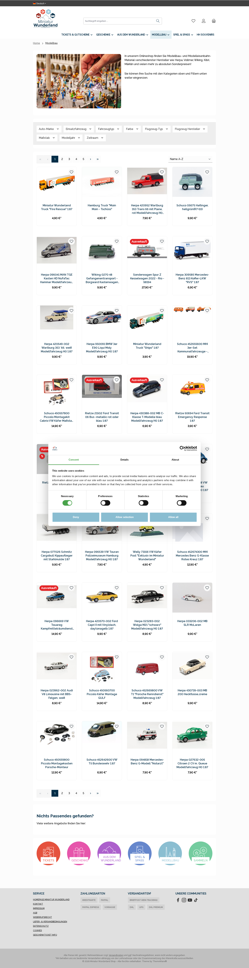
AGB (35, 913)
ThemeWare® (160, 961)
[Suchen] (158, 21)
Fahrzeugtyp (106, 129)
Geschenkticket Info (45, 935)
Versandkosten (116, 955)
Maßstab (44, 137)
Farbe (130, 129)
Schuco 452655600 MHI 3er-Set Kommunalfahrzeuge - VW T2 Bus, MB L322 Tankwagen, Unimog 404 (192, 347)
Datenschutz (41, 926)
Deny (76, 517)
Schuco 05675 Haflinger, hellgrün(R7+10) (192, 207)
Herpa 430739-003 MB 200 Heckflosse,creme (192, 692)
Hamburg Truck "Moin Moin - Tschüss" (102, 207)
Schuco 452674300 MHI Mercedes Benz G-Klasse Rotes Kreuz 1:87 (192, 555)
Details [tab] (124, 459)
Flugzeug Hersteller (188, 129)
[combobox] (118, 21)
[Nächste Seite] (90, 159)
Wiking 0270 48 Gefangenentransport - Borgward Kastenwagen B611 (102, 278)
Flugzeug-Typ (154, 129)
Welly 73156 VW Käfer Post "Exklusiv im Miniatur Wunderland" (147, 555)
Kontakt (38, 904)
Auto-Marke (47, 129)
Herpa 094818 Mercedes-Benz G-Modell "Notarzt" (147, 761)
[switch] (105, 503)
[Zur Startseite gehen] (45, 18)
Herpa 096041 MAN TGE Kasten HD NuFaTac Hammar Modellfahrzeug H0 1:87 (56, 278)
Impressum (39, 908)
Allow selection (125, 517)
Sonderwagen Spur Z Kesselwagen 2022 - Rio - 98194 (147, 278)
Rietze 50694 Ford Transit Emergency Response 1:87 (192, 417)
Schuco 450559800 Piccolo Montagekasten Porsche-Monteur (56, 763)
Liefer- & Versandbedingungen (50, 921)
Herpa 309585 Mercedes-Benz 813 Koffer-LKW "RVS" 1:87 (192, 278)
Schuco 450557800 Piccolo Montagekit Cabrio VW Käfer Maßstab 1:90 (57, 417)
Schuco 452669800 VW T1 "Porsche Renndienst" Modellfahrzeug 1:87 (147, 694)
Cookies (37, 930)
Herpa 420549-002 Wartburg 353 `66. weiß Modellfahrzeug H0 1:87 (56, 347)
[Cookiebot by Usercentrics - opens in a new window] (182, 448)
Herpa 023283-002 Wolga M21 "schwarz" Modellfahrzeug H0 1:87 (147, 625)
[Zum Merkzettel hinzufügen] (71, 172)
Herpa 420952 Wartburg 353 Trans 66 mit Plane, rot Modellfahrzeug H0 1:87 (147, 209)
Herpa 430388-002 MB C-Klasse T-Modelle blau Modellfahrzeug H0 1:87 (147, 417)
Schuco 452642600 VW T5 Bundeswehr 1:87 (102, 761)
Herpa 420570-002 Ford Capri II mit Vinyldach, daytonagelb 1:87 (102, 625)
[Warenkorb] (213, 21)
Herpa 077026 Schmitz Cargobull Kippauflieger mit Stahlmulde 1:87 (56, 555)
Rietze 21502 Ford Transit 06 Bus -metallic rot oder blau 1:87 (102, 417)
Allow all (173, 517)
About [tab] (175, 459)
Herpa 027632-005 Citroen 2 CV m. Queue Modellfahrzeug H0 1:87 (192, 763)
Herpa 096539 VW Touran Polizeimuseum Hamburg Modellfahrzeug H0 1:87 (102, 555)
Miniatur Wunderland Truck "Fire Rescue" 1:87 (56, 207)
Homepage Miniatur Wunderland (51, 899)
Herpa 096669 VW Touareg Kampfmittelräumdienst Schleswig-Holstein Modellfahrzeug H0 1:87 (57, 625)
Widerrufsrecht (42, 917)
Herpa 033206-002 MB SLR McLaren (192, 623)
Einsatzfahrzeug (76, 129)
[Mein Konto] (203, 21)
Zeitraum (93, 137)
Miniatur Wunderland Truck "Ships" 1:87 (147, 345)
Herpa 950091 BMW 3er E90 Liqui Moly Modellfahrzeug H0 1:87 (102, 347)
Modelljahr (69, 137)
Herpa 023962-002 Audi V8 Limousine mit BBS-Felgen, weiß (57, 694)
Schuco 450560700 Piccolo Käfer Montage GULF (102, 694)
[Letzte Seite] (97, 159)
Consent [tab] (74, 459)
